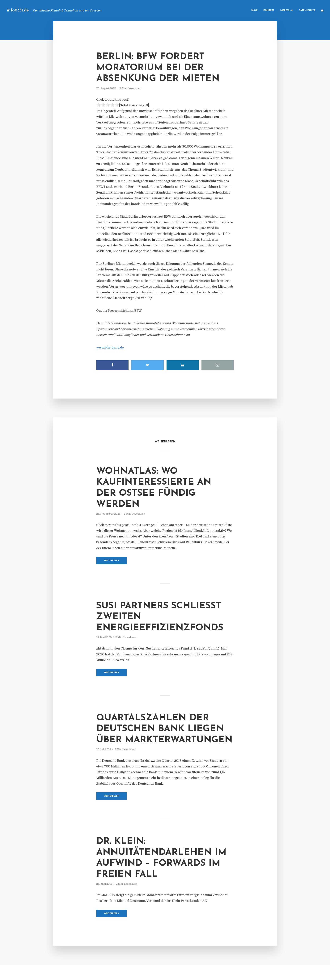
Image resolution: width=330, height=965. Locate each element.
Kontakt (268, 10)
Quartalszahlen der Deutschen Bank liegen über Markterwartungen (164, 729)
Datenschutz (307, 10)
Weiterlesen (111, 561)
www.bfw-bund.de (110, 347)
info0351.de (18, 10)
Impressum (286, 10)
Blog (254, 10)
